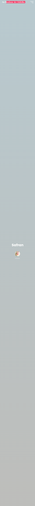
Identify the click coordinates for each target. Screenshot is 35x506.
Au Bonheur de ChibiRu (13, 2)
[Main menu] (32, 2)
